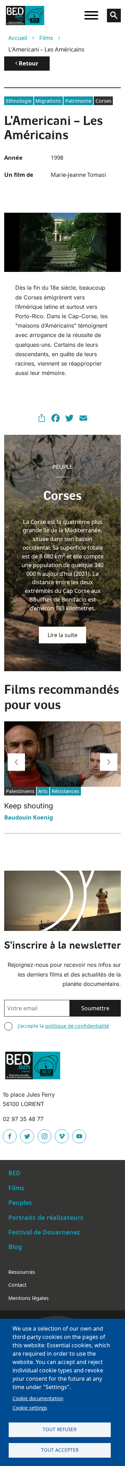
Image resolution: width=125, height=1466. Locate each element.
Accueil (17, 38)
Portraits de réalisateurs (45, 1217)
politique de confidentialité (77, 1025)
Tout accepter (59, 1450)
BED (14, 1173)
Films (46, 38)
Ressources (21, 1272)
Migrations (48, 100)
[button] (16, 762)
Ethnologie (19, 100)
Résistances (65, 791)
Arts (43, 791)
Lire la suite (62, 635)
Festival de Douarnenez (44, 1232)
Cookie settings (29, 1407)
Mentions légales (28, 1298)
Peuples (20, 1202)
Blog (15, 1246)
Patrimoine (78, 100)
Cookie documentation (37, 1398)
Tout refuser (59, 1429)
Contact (17, 1284)
